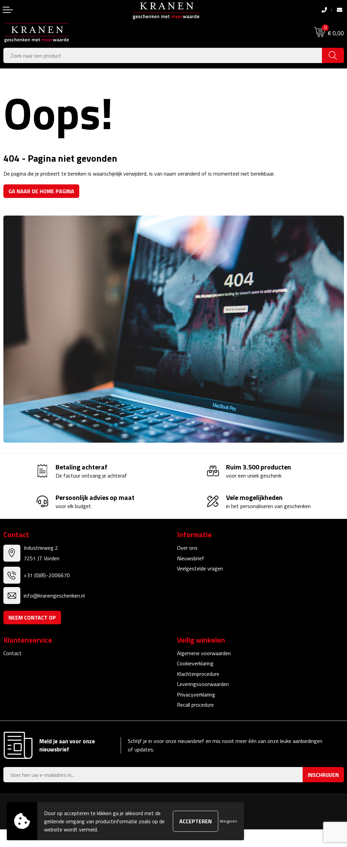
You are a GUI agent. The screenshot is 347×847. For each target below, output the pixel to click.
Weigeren (228, 821)
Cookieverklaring (195, 663)
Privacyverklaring (196, 694)
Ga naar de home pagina (41, 191)
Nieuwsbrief (190, 558)
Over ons (187, 548)
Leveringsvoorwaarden (203, 684)
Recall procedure (195, 705)
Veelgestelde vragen (200, 568)
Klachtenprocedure (198, 674)
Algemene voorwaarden (204, 653)
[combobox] (162, 55)
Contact (12, 653)
